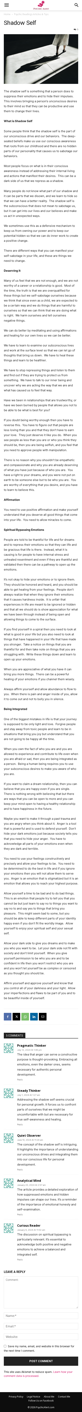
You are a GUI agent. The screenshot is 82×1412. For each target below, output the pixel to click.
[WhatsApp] (25, 1016)
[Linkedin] (34, 1016)
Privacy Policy (16, 1396)
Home (7, 14)
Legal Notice (33, 1396)
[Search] (76, 5)
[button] (6, 5)
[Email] (43, 1016)
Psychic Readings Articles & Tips (31, 14)
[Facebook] (7, 1016)
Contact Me (64, 1396)
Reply (20, 1079)
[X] (16, 1016)
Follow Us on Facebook (41, 1400)
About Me (49, 1396)
